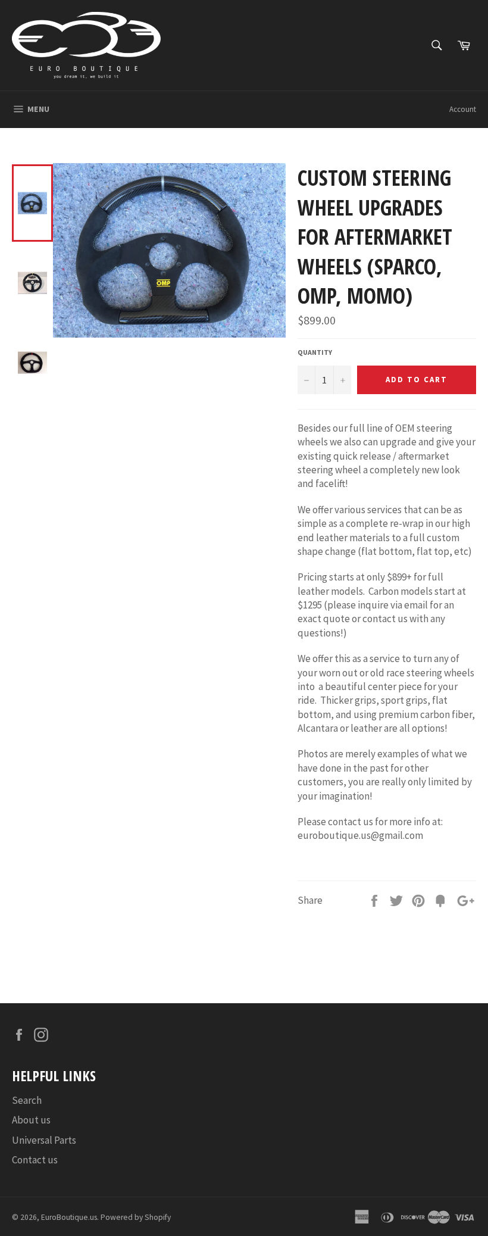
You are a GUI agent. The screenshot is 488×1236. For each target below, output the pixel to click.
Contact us (35, 1159)
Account (462, 109)
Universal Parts (44, 1140)
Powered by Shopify (136, 1217)
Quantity (315, 352)
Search (27, 1100)
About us (31, 1119)
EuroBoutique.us (69, 1217)
